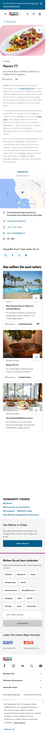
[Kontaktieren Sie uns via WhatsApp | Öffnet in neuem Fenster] (5, 255)
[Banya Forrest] (22, 344)
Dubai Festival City (27, 88)
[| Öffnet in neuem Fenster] (13, 665)
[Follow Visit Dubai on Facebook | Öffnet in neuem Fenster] (4, 665)
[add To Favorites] (39, 29)
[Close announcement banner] (41, 3)
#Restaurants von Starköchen (16, 507)
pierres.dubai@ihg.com (16, 233)
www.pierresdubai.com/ (16, 221)
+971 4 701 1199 (14, 227)
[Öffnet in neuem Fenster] (12, 255)
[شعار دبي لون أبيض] (10, 659)
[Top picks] (34, 14)
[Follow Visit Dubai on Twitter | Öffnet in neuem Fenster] (31, 665)
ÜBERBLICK (22, 172)
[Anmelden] (40, 14)
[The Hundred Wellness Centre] (22, 397)
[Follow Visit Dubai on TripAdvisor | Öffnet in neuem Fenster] (22, 665)
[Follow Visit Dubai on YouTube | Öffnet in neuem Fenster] (40, 665)
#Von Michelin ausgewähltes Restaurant (21, 515)
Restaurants (11, 21)
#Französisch (9, 511)
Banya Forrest (12, 365)
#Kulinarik (7, 503)
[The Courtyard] (22, 447)
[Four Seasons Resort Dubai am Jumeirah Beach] (22, 285)
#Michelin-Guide (24, 511)
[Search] (27, 14)
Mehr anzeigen (23, 489)
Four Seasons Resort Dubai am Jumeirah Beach (19, 307)
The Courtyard (12, 468)
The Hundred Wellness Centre (19, 418)
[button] (9, 729)
